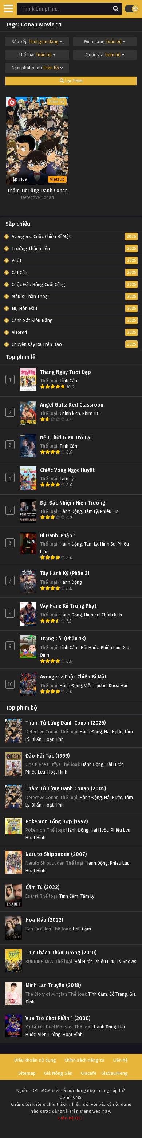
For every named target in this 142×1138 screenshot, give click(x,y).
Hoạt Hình (54, 739)
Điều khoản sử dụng (35, 1060)
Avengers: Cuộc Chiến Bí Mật (73, 677)
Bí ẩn (37, 739)
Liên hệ (120, 1060)
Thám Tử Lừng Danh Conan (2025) (65, 723)
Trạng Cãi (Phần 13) (63, 639)
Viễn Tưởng (95, 685)
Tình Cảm (69, 380)
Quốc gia (103, 54)
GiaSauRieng (114, 1073)
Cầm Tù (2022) (42, 887)
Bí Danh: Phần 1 (58, 536)
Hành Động (71, 511)
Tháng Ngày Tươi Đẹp (65, 372)
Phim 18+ (91, 413)
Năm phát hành (35, 67)
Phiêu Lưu (110, 511)
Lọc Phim (73, 80)
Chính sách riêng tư (84, 1060)
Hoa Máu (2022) (44, 920)
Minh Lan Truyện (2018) (53, 985)
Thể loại (35, 54)
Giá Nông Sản (58, 1073)
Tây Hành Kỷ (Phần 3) (64, 573)
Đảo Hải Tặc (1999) (47, 756)
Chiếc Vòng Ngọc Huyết (67, 470)
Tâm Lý (67, 478)
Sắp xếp (35, 41)
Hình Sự (107, 544)
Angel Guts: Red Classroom (72, 405)
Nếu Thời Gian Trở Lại (66, 438)
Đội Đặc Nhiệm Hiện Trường (72, 503)
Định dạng (103, 41)
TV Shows (127, 961)
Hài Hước (90, 647)
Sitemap (27, 1073)
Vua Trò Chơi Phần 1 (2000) (57, 1018)
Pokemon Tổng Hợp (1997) (56, 822)
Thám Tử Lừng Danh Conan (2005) (65, 789)
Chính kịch (70, 413)
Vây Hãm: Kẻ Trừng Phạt (68, 606)
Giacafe (88, 1073)
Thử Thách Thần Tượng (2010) (60, 953)
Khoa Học (118, 685)
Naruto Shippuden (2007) (56, 854)
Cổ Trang (118, 994)
